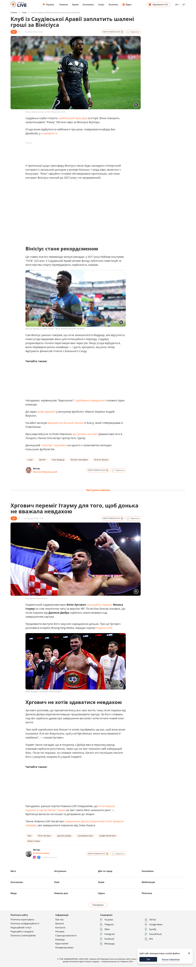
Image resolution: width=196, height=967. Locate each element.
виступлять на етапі (85, 434)
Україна (50, 4)
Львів (101, 882)
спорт (30, 459)
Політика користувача (22, 919)
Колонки (113, 4)
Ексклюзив (17, 882)
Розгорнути (98, 905)
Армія (75, 4)
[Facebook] (38, 857)
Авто (13, 871)
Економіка (88, 4)
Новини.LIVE (104, 628)
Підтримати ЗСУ (160, 4)
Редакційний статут (21, 927)
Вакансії (59, 923)
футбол (42, 459)
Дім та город (105, 871)
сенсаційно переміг (99, 604)
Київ (56, 882)
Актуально (60, 871)
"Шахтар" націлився (54, 445)
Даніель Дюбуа (64, 835)
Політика (147, 893)
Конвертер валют (64, 947)
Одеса (101, 893)
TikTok (152, 919)
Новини (63, 4)
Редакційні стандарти (22, 931)
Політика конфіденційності (25, 923)
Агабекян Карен (41, 853)
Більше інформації (171, 959)
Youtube (108, 919)
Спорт (101, 4)
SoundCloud (155, 934)
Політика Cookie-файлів (23, 935)
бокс (30, 835)
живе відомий (46, 411)
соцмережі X (49, 133)
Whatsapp (109, 943)
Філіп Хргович (44, 835)
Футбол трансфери (79, 459)
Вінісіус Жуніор (101, 459)
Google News (156, 924)
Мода (14, 893)
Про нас (59, 919)
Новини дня (61, 893)
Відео (129, 4)
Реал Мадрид (58, 459)
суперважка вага (85, 835)
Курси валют (62, 943)
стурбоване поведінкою (89, 400)
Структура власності (66, 935)
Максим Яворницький (45, 471)
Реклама (59, 931)
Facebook (109, 938)
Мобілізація (148, 882)
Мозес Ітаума (34, 841)
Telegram (109, 924)
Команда (60, 939)
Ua (176, 4)
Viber (107, 929)
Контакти (60, 927)
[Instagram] (34, 857)
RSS (151, 938)
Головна (14, 12)
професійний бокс (107, 835)
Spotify (152, 929)
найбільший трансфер (73, 118)
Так (148, 959)
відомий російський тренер (65, 423)
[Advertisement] (74, 151)
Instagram (109, 934)
